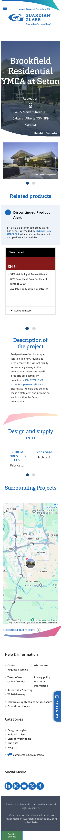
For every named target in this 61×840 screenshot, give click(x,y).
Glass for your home (19, 738)
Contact (12, 665)
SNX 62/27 (30, 380)
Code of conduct (17, 681)
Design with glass (17, 730)
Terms (38, 622)
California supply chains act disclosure (29, 702)
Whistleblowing (16, 694)
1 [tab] (27, 183)
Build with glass (16, 734)
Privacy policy (42, 677)
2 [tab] (33, 183)
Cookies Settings (12, 835)
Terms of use (14, 677)
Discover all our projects (19, 630)
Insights (12, 747)
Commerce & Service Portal (28, 754)
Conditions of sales (18, 706)
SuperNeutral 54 (30, 384)
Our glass (12, 743)
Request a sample (17, 669)
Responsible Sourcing (19, 690)
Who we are (41, 665)
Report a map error (49, 622)
